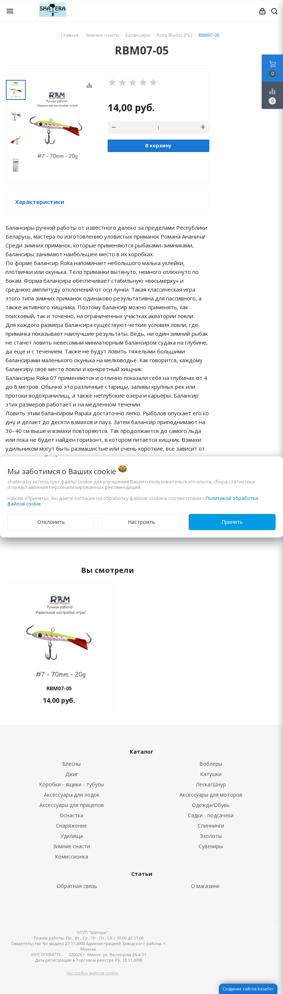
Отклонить (51, 521)
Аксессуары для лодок (71, 794)
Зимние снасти (71, 846)
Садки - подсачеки (211, 815)
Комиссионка (71, 856)
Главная (69, 35)
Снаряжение (71, 825)
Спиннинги (211, 825)
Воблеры (210, 763)
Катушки (210, 774)
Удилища (71, 835)
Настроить (141, 521)
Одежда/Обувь (211, 804)
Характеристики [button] (39, 201)
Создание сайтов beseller (248, 988)
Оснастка (71, 815)
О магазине (205, 885)
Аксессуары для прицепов (71, 804)
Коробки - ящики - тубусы (71, 784)
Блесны (71, 763)
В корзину (158, 145)
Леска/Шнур (211, 784)
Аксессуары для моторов (210, 794)
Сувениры (211, 846)
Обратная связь (77, 885)
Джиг (71, 774)
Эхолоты (211, 835)
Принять (232, 521)
